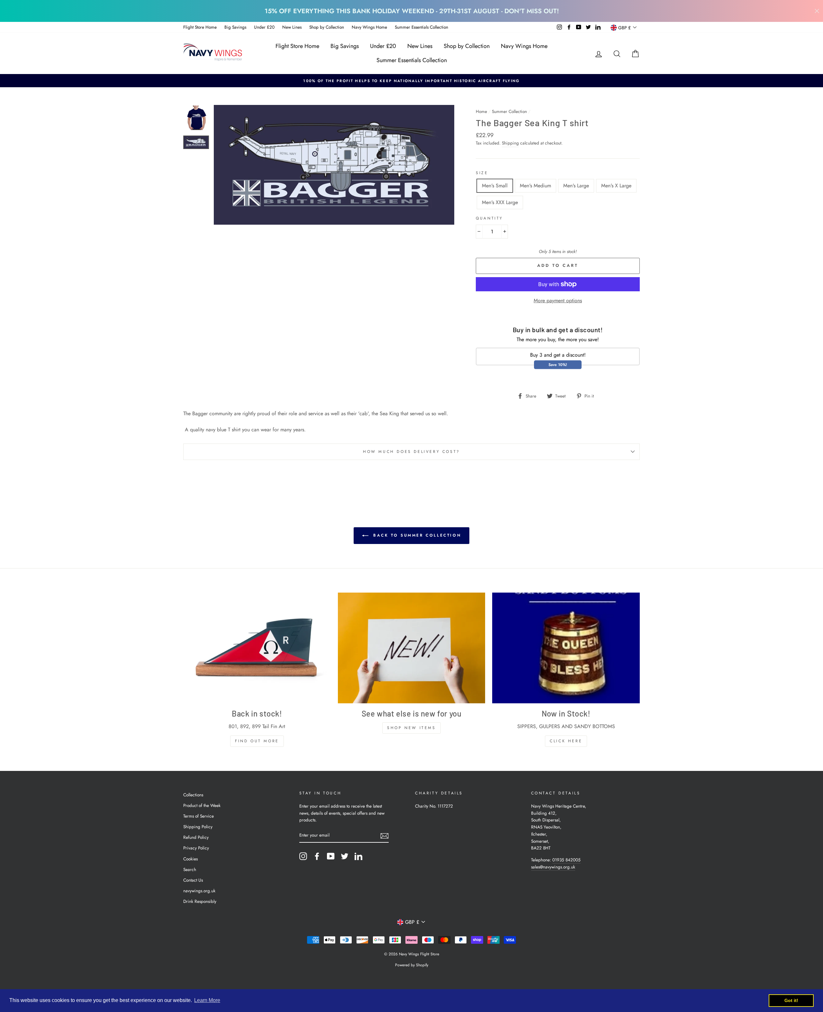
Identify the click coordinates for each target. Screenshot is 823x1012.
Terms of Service (198, 816)
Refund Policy (196, 837)
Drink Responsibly (199, 901)
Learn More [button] (207, 1000)
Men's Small (495, 185)
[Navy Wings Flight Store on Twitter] (344, 856)
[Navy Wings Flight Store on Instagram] (303, 856)
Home (481, 111)
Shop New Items (411, 728)
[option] (411, 80)
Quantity (489, 218)
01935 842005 (566, 860)
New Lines (292, 27)
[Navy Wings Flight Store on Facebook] (317, 856)
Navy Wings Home (369, 27)
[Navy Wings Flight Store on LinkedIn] (358, 856)
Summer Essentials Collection (421, 27)
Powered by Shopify (411, 965)
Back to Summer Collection (416, 535)
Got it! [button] (791, 1000)
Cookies (190, 859)
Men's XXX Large (500, 202)
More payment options (558, 300)
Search (189, 869)
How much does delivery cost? (411, 451)
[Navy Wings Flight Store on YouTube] (331, 856)
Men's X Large (616, 185)
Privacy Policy (196, 848)
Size (482, 173)
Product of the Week (202, 805)
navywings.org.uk (199, 890)
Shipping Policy (198, 826)
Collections (193, 795)
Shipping (510, 143)
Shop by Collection (326, 27)
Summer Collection (509, 111)
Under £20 (264, 27)
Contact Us (193, 880)
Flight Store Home (200, 27)
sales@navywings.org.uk (553, 867)
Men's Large (576, 185)
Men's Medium (535, 185)
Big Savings (235, 27)
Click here (566, 741)
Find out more (257, 741)
